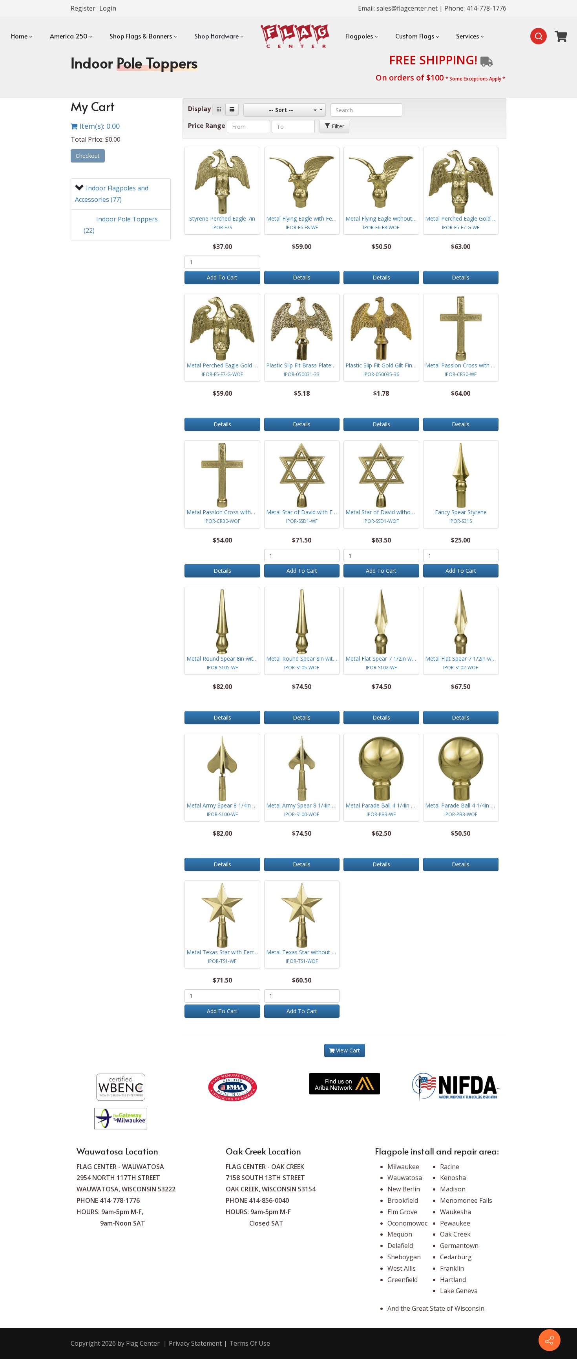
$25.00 (460, 540)
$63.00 (460, 246)
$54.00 (222, 540)
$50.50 (381, 246)
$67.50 (460, 686)
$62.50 (381, 833)
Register (83, 8)
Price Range (206, 125)
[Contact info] (550, 1340)
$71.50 (301, 540)
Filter (337, 126)
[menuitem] (21, 36)
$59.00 (301, 246)
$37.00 (222, 246)
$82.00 (222, 686)
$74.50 (301, 686)
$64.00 (460, 393)
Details (301, 277)
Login (107, 8)
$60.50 (301, 980)
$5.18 (302, 393)
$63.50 (381, 540)
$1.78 (381, 393)
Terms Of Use (249, 1343)
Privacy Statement (195, 1343)
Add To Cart (222, 277)
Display (199, 108)
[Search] (538, 36)
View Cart (347, 1050)
